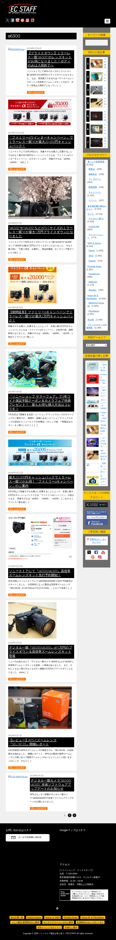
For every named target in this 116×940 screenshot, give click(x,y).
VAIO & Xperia (94, 243)
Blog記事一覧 (17, 917)
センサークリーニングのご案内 (58, 922)
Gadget (92, 261)
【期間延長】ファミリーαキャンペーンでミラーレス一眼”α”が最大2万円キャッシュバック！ (41, 316)
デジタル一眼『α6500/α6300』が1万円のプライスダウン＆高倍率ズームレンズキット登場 (40, 651)
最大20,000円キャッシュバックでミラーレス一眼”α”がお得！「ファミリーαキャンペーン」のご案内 (41, 481)
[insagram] (27, 20)
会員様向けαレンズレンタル (90, 922)
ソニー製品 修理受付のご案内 (25, 922)
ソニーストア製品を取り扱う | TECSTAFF (57, 933)
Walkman (93, 282)
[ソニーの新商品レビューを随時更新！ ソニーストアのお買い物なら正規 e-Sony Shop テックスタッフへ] (22, 13)
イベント (93, 200)
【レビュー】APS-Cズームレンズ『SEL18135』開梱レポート (33, 742)
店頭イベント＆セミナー (49, 927)
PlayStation (94, 311)
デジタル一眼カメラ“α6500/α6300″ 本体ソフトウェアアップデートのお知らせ (51, 784)
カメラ (90, 214)
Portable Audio (94, 266)
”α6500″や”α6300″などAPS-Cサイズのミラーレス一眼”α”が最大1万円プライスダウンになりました (41, 232)
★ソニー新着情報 (95, 161)
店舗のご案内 (71, 927)
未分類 (90, 319)
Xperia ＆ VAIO (52, 917)
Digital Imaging (34, 917)
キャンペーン (95, 192)
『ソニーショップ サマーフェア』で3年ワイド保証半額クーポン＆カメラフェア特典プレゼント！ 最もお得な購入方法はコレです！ (40, 402)
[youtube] (17, 20)
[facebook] (12, 20)
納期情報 (93, 187)
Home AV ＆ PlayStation (92, 917)
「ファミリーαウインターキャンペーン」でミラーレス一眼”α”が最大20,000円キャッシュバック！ (41, 141)
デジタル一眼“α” (96, 218)
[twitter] (7, 20)
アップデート (95, 179)
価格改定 (93, 174)
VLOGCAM (94, 226)
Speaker (93, 290)
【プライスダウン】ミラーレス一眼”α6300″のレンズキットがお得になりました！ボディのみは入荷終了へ (50, 59)
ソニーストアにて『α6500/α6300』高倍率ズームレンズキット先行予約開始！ (39, 573)
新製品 (92, 169)
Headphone (94, 274)
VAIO (91, 255)
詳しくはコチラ (35, 92)
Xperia (92, 250)
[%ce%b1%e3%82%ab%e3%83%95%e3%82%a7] (22, 20)
